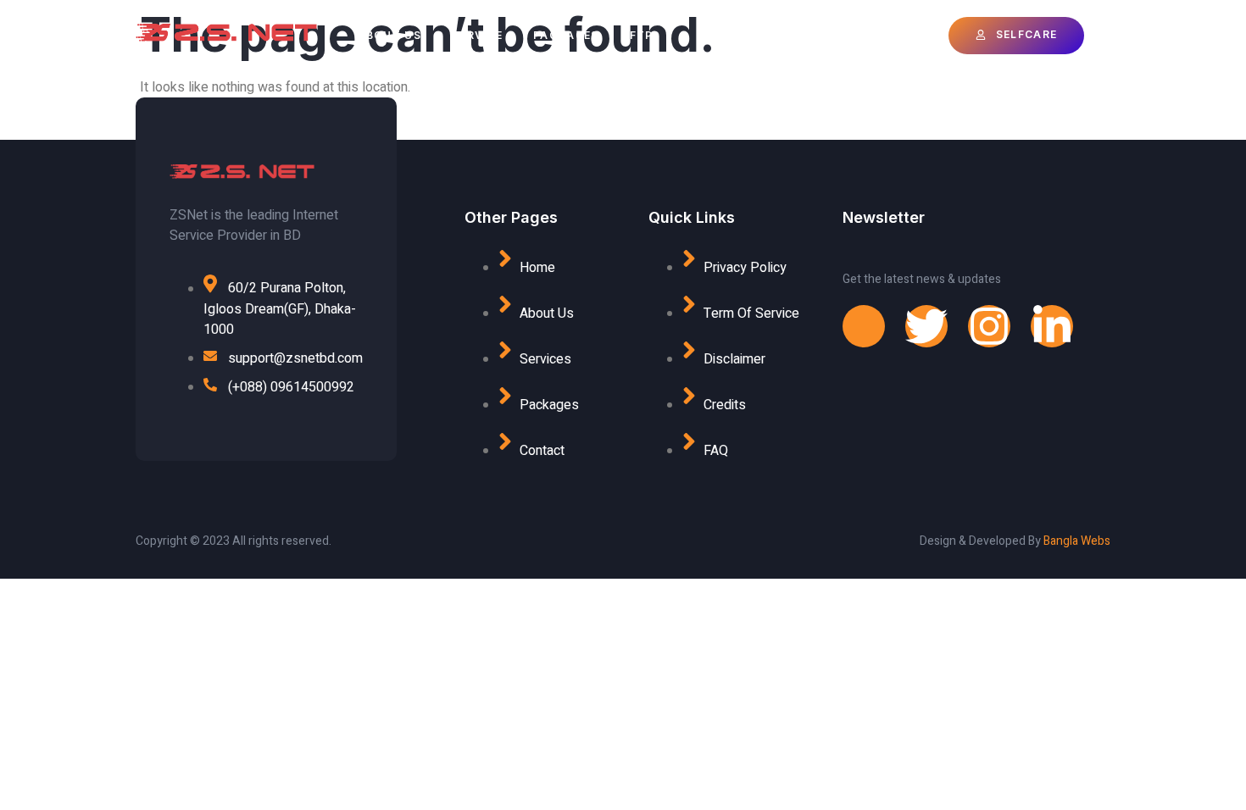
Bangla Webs (1076, 541)
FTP (642, 35)
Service (477, 35)
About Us (389, 35)
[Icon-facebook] (864, 326)
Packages (565, 35)
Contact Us (741, 35)
